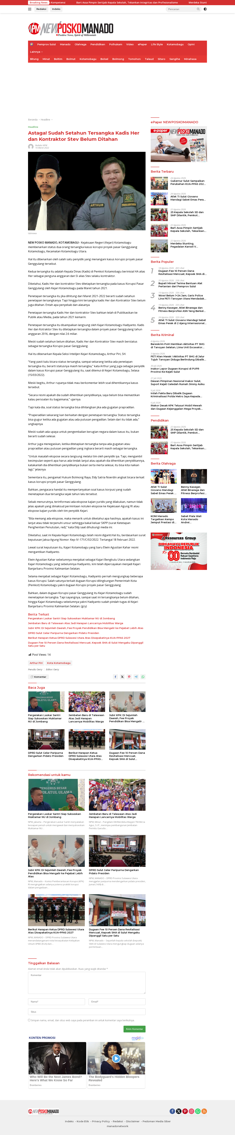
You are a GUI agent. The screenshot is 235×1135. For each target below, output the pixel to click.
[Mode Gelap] (205, 9)
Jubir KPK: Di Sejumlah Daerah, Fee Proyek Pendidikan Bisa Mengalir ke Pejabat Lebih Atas (85, 628)
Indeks (56, 9)
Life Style (157, 44)
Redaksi (41, 9)
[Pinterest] (185, 1111)
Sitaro (161, 59)
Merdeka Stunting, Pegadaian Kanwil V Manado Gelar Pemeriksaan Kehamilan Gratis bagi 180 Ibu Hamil (188, 245)
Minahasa (190, 59)
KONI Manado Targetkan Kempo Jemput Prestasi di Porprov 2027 (162, 519)
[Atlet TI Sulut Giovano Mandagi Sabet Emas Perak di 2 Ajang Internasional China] (159, 198)
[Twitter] (178, 1111)
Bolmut (71, 59)
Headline (33, 126)
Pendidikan (97, 44)
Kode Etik (83, 1121)
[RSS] (204, 1111)
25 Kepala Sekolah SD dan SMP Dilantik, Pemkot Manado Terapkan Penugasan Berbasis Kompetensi (187, 214)
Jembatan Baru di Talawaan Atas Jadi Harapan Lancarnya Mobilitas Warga (75, 623)
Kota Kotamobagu (59, 663)
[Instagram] (191, 1111)
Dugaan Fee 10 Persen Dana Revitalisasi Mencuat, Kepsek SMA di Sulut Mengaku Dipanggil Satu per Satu (85, 644)
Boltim (58, 59)
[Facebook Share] (115, 676)
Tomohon (134, 59)
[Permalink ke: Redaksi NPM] (31, 146)
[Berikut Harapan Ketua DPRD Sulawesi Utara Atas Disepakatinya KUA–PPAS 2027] (87, 739)
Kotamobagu (175, 44)
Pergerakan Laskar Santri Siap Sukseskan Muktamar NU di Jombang (71, 618)
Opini (191, 44)
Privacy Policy (101, 1121)
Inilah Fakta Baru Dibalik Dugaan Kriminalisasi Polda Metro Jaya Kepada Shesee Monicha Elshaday (175, 395)
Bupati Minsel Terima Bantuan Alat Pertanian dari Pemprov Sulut (180, 285)
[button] (198, 9)
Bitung (34, 59)
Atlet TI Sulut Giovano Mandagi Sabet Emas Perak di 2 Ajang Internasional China (187, 198)
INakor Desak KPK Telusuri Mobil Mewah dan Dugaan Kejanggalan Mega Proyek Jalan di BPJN (176, 407)
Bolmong (118, 59)
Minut (46, 59)
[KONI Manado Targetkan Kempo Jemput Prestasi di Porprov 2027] (164, 505)
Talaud (149, 59)
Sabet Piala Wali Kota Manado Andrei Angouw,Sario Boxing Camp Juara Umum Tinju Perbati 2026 (193, 519)
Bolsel (104, 59)
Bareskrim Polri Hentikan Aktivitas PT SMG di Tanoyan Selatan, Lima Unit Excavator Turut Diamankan (178, 346)
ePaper (142, 44)
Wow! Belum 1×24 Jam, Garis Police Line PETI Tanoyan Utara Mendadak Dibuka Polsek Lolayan (181, 297)
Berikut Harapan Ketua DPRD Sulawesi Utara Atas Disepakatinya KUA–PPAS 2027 (79, 637)
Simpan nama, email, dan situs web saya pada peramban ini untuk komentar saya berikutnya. (83, 1020)
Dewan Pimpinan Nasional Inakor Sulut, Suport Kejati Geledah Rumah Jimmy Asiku (178, 382)
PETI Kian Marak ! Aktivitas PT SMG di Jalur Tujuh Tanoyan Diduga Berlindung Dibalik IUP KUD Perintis (177, 358)
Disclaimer (133, 1121)
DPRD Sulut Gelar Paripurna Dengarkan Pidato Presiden (63, 633)
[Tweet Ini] (122, 676)
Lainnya (35, 51)
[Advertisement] (117, 88)
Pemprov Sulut (46, 44)
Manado (65, 44)
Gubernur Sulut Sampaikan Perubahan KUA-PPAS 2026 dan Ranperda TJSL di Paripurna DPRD (187, 182)
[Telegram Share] (136, 676)
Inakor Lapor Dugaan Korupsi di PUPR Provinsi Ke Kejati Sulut (175, 370)
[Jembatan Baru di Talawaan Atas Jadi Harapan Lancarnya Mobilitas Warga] (87, 701)
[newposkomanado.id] (71, 28)
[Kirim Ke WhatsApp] (143, 676)
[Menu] (30, 9)
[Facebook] (172, 1111)
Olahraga (80, 44)
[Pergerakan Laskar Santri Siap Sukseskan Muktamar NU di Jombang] (46, 701)
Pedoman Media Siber (157, 1121)
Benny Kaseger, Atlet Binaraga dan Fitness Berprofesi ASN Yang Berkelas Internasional (182, 309)
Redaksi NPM (41, 145)
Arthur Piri (36, 663)
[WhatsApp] (198, 1111)
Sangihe (174, 59)
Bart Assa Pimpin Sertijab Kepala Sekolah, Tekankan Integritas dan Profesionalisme (85, 2)
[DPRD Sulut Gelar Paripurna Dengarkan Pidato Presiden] (46, 739)
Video (130, 44)
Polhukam (115, 44)
